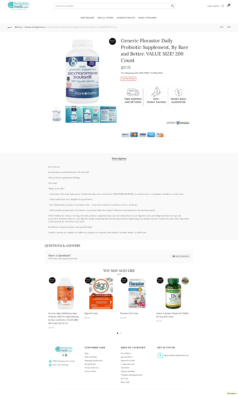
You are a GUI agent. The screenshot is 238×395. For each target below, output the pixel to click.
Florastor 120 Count (129, 313)
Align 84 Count (91, 313)
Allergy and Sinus (128, 371)
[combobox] (115, 6)
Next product (228, 27)
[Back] (10, 27)
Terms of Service (92, 368)
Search (172, 6)
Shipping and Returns (94, 360)
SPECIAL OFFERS (105, 18)
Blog (87, 353)
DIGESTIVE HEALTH (126, 18)
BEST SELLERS (87, 18)
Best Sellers (126, 353)
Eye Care (124, 378)
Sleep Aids (125, 382)
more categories (147, 18)
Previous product (222, 27)
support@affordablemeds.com (176, 355)
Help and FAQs (91, 357)
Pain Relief (125, 368)
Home (19, 27)
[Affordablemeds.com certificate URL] (178, 122)
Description (119, 158)
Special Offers (127, 357)
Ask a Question (182, 256)
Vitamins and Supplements (34, 27)
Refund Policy (90, 364)
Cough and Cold (127, 364)
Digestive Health (128, 360)
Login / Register (214, 6)
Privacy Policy (90, 371)
